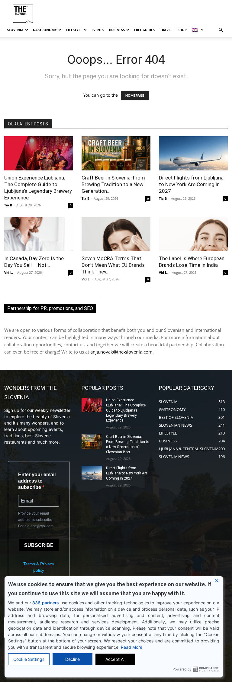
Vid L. (8, 272)
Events (98, 29)
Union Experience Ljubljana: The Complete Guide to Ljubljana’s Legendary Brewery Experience (126, 410)
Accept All (115, 659)
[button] (220, 30)
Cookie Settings (28, 659)
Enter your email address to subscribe (37, 481)
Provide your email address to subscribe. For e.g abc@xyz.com (35, 519)
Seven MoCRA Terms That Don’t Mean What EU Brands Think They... (113, 265)
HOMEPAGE (134, 95)
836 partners (45, 602)
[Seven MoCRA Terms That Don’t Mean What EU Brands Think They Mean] (116, 234)
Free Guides (144, 29)
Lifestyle (74, 29)
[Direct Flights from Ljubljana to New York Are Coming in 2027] (193, 153)
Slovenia (15, 29)
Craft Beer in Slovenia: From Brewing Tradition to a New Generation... (113, 184)
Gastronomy (45, 29)
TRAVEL (166, 29)
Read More (131, 647)
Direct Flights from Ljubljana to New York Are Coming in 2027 (191, 184)
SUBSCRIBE (38, 545)
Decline (72, 659)
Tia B (8, 205)
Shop (182, 29)
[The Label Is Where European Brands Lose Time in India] (193, 234)
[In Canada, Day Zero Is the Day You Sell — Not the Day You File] (38, 234)
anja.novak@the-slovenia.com (121, 352)
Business (117, 29)
